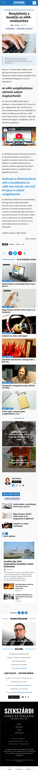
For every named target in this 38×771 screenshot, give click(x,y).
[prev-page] (3, 533)
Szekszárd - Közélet (24, 28)
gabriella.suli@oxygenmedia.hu (21, 692)
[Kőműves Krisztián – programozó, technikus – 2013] (19, 634)
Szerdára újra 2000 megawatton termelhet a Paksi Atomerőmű (18, 564)
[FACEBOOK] (25, 697)
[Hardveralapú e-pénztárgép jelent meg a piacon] (19, 272)
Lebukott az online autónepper (15, 336)
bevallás (11, 244)
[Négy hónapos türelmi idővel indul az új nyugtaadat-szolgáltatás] (19, 298)
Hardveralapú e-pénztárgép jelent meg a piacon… (18, 285)
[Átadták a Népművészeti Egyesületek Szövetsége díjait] (9, 596)
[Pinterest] (20, 253)
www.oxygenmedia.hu (19, 668)
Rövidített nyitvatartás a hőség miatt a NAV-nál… (18, 361)
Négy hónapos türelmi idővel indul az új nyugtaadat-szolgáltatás (23, 516)
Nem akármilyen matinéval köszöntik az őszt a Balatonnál (24, 586)
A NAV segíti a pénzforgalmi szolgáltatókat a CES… (13, 412)
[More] (24, 253)
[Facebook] (10, 253)
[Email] (13, 485)
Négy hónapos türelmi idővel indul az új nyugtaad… (18, 311)
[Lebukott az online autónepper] (19, 324)
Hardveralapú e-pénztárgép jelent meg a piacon (24, 505)
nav (23, 244)
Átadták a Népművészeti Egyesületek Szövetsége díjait (24, 597)
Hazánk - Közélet (8, 281)
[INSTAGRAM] (28, 697)
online (18, 244)
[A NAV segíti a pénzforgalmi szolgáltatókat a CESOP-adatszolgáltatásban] (19, 400)
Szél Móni (16, 478)
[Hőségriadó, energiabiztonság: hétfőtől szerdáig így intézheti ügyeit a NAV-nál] (19, 374)
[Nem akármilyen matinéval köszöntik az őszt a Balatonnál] (9, 586)
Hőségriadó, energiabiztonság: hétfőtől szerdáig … (18, 387)
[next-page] (6, 533)
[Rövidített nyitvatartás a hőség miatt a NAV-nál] (19, 348)
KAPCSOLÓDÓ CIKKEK (11, 494)
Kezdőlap (14, 8)
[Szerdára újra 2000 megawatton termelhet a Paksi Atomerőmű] (19, 550)
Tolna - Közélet (7, 356)
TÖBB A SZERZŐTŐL (12, 499)
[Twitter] (15, 253)
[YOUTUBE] (22, 697)
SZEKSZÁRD (22, 8)
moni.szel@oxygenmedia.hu (21, 685)
